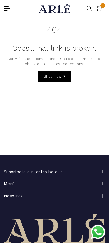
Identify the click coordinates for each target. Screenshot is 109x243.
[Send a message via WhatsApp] (98, 232)
